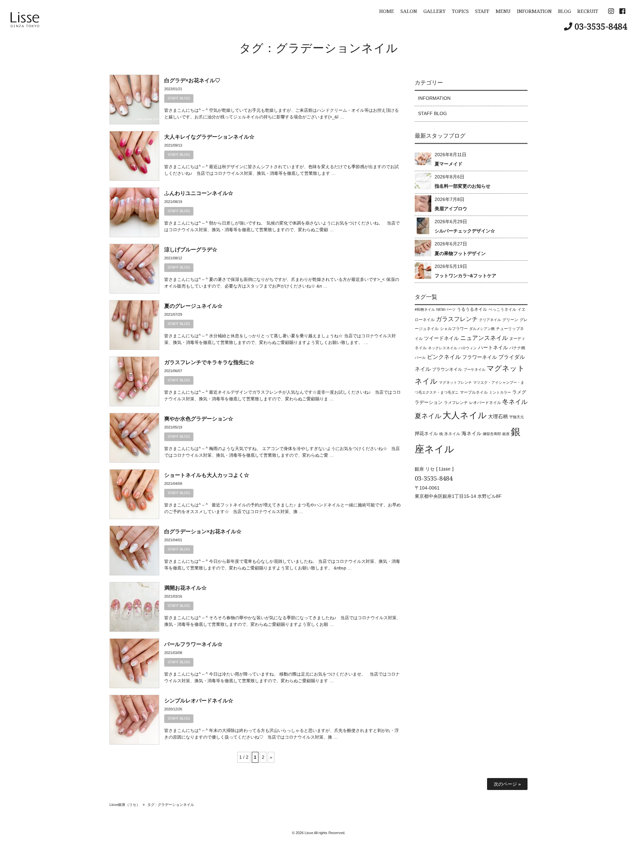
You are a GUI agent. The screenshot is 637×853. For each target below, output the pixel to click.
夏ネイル (428, 416)
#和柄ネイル (425, 309)
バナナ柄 (517, 348)
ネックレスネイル (442, 348)
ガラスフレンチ (457, 319)
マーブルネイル (474, 392)
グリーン (510, 319)
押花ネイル (426, 433)
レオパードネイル (485, 402)
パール (420, 358)
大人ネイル (465, 415)
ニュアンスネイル (484, 338)
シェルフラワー (454, 328)
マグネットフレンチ (455, 382)
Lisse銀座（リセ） (124, 805)
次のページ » (507, 784)
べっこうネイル (502, 309)
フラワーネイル (479, 357)
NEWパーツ (446, 309)
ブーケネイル (474, 369)
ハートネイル (493, 347)
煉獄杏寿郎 (492, 434)
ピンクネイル (444, 357)
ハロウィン (468, 348)
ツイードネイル (441, 338)
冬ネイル (515, 401)
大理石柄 (498, 416)
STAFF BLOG (179, 98)
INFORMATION (434, 98)
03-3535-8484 (601, 26)
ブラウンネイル (447, 369)
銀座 (506, 434)
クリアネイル (490, 320)
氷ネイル (452, 433)
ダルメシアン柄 (482, 329)
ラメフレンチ (456, 402)
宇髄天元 (516, 417)
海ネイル (471, 433)
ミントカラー (500, 392)
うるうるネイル (472, 309)
